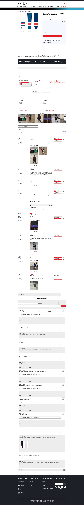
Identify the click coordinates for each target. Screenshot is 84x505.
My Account (19, 486)
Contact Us (59, 0)
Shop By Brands (32, 484)
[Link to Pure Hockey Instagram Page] (60, 489)
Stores (52, 0)
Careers (43, 481)
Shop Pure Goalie (32, 486)
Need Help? (31, 500)
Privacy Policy (44, 485)
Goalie (48, 6)
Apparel (41, 6)
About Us (43, 480)
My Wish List (32, 482)
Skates (24, 6)
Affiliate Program (44, 482)
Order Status (64, 0)
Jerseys (44, 6)
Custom (64, 6)
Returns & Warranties (21, 485)
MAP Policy (19, 493)
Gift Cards (31, 481)
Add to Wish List (48, 40)
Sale (55, 6)
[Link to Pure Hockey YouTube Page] (65, 487)
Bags (38, 6)
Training (52, 6)
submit (64, 484)
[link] (20, 301)
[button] (63, 311)
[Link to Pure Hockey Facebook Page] (56, 487)
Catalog (31, 485)
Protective (28, 6)
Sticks (21, 6)
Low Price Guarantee (21, 492)
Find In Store (58, 40)
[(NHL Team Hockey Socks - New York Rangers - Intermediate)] (29, 22)
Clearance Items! (28, 0)
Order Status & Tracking (21, 482)
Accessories (33, 6)
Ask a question (63, 305)
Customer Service (20, 480)
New (18, 6)
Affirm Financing (44, 484)
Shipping (19, 488)
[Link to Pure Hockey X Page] (62, 487)
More (50, 42)
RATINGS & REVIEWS (42, 71)
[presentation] (24, 445)
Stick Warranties (20, 484)
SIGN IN (55, 0)
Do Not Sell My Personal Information (47, 488)
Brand (58, 6)
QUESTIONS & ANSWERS (42, 298)
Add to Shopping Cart (52, 35)
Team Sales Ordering (21, 481)
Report (30, 322)
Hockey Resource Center (33, 480)
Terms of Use (44, 486)
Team (61, 6)
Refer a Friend (20, 489)
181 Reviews (27, 301)
